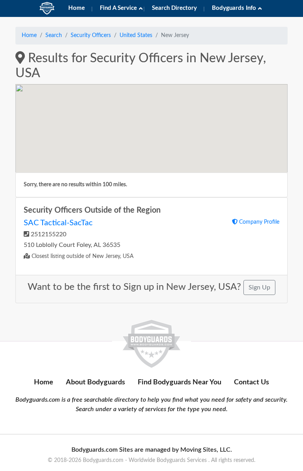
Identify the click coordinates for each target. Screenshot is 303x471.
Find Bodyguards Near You (179, 382)
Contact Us (251, 382)
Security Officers (91, 35)
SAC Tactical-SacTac (58, 223)
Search (53, 35)
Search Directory (174, 8)
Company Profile (258, 222)
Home (76, 8)
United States (136, 35)
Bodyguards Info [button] (234, 8)
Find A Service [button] (118, 8)
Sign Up (259, 287)
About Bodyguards (95, 382)
